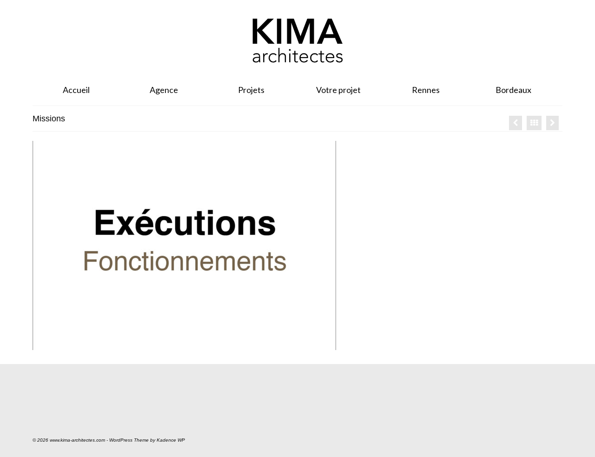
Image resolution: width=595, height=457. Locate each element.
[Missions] (515, 123)
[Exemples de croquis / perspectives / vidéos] (552, 123)
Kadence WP (171, 440)
